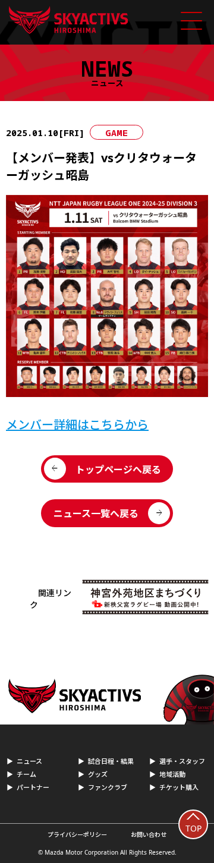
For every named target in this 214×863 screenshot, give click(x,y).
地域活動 (172, 774)
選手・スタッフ (182, 761)
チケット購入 (179, 787)
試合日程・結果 (111, 761)
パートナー (33, 787)
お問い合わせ (148, 834)
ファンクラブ (107, 787)
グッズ (98, 774)
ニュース (29, 761)
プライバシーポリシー (77, 834)
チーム (26, 774)
